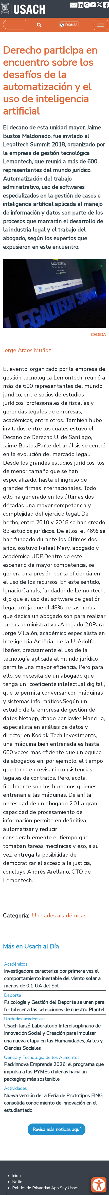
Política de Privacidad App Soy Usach (45, 1188)
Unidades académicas (59, 915)
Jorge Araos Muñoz (27, 350)
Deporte (12, 995)
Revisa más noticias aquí (56, 1129)
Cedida (98, 334)
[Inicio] (23, 8)
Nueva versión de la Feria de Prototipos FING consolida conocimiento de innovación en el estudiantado (53, 1103)
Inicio (16, 1176)
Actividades (15, 1088)
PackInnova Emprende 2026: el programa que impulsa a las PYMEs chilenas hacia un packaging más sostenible (54, 1071)
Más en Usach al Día (31, 946)
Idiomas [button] (71, 25)
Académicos (15, 964)
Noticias (19, 1182)
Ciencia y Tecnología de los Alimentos (42, 1057)
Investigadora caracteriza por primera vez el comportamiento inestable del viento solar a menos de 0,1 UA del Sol (52, 978)
